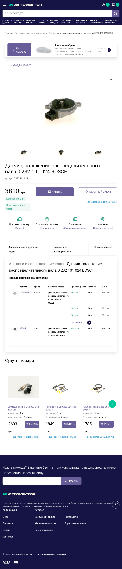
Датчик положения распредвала (31, 33)
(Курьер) (19, 228)
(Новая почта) (47, 228)
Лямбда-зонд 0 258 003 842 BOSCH (23, 408)
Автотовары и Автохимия (111, 22)
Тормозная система (19, 22)
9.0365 (23, 328)
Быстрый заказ (100, 191)
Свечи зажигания (44, 530)
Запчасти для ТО (7, 22)
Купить (57, 191)
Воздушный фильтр (45, 517)
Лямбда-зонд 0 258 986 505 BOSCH (61, 408)
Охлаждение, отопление (67, 22)
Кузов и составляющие (97, 22)
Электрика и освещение (81, 22)
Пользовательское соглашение (51, 554)
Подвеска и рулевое (43, 22)
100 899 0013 (26, 292)
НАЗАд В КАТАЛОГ (21, 65)
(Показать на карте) (102, 228)
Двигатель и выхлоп (30, 22)
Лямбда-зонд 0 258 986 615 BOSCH (98, 408)
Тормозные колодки (75, 523)
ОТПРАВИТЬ (71, 481)
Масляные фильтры (45, 523)
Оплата (6, 530)
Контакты (8, 536)
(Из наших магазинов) (74, 228)
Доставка (8, 523)
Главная (9, 33)
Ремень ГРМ (71, 517)
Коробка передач (54, 22)
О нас (5, 517)
